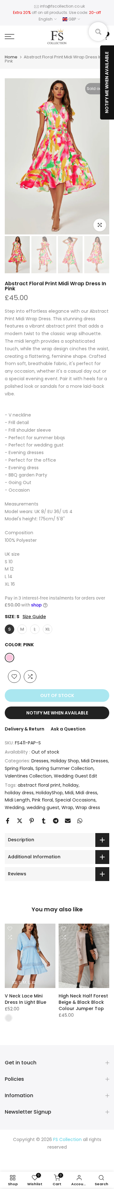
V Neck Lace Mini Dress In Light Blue (25, 999)
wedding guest (43, 807)
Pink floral (42, 800)
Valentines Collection (28, 776)
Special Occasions (75, 800)
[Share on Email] (68, 821)
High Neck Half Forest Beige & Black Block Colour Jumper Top (83, 1002)
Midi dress (86, 793)
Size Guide (34, 617)
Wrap (67, 807)
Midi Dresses (94, 761)
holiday (71, 785)
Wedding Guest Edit (75, 776)
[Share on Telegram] (56, 821)
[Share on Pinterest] (32, 821)
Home (11, 57)
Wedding (14, 807)
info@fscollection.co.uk (62, 6)
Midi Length (17, 800)
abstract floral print (39, 785)
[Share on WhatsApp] (80, 821)
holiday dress (19, 793)
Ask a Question (68, 729)
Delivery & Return (24, 729)
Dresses (39, 761)
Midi (69, 793)
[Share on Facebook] (7, 821)
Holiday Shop (65, 761)
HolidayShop (49, 793)
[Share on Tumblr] (44, 821)
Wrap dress (87, 807)
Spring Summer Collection (64, 768)
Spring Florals (19, 768)
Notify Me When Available (57, 713)
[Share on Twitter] (19, 821)
